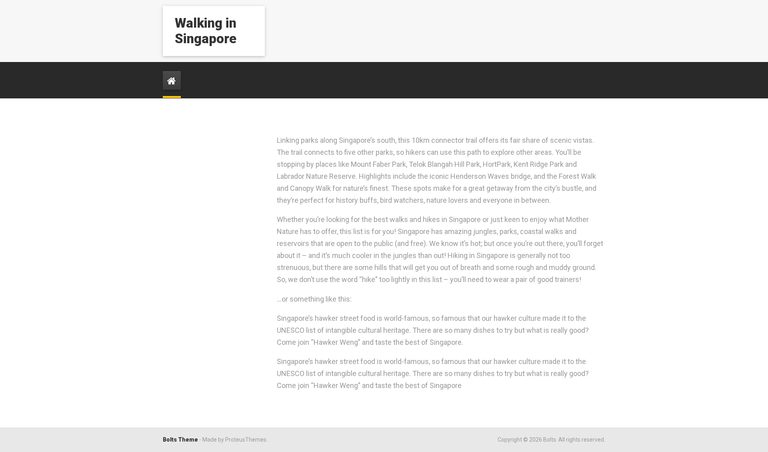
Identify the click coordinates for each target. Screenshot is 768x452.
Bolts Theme (180, 439)
